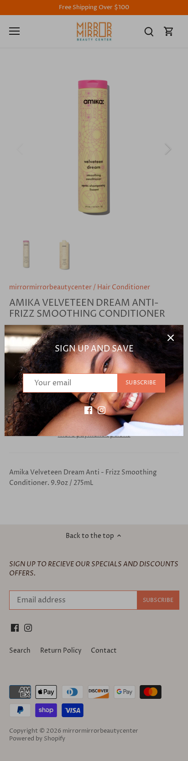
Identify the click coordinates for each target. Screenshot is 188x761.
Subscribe (140, 383)
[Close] (171, 338)
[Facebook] (88, 410)
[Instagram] (101, 410)
